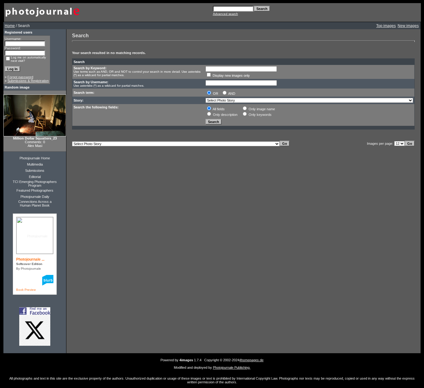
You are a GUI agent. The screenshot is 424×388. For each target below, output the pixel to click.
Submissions (34, 170)
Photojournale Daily (34, 197)
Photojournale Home (35, 158)
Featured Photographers (34, 190)
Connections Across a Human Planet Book (35, 203)
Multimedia (35, 164)
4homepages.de (251, 360)
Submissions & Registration (28, 81)
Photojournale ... (30, 259)
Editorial (35, 177)
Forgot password (20, 77)
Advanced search (225, 14)
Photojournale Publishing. (231, 367)
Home (10, 26)
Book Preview (26, 289)
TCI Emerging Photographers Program (35, 183)
